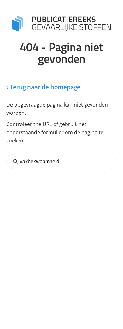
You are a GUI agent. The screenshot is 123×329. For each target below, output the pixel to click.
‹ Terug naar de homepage (43, 87)
